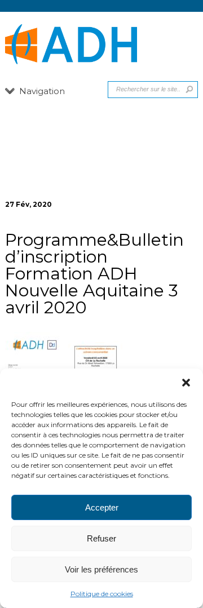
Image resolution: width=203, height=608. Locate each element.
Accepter (101, 507)
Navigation (42, 91)
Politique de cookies (101, 593)
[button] (186, 382)
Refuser (101, 538)
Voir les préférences (101, 569)
